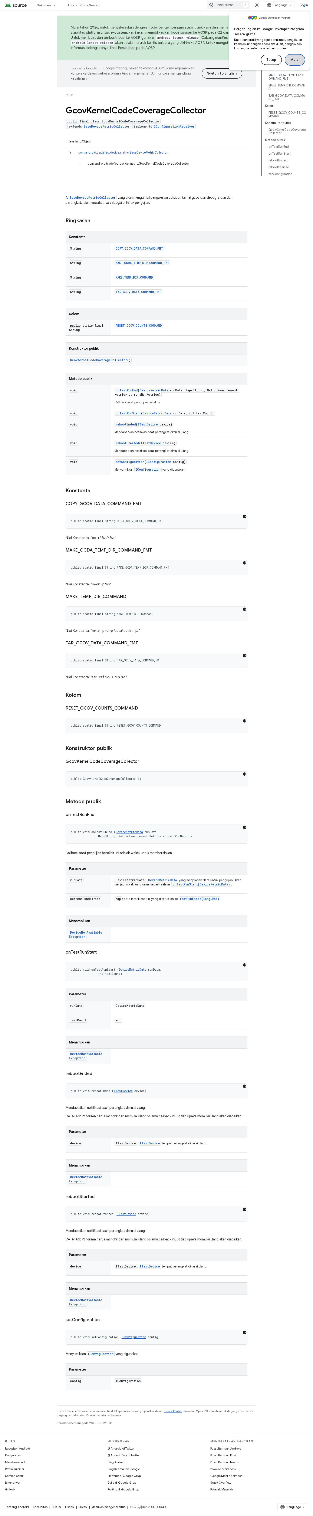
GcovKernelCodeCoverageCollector (98, 360)
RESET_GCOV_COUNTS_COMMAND (139, 325)
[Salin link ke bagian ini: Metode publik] (105, 802)
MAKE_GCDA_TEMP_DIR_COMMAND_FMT (142, 263)
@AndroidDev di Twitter (124, 1455)
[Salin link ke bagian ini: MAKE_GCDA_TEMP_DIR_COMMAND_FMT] (156, 550)
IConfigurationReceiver (174, 126)
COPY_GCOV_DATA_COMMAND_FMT (139, 248)
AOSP (69, 95)
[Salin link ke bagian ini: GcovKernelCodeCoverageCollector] (143, 761)
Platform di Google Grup (124, 1476)
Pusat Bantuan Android (225, 1448)
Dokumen (44, 5)
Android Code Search (83, 5)
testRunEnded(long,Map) (199, 899)
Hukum (56, 1507)
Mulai (295, 60)
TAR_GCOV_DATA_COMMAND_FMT (138, 292)
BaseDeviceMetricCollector (107, 126)
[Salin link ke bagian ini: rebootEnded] (96, 1073)
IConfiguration (158, 462)
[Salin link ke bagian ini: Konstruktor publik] (116, 748)
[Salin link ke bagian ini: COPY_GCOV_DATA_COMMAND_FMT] (146, 504)
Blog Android (116, 1462)
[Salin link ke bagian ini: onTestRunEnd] (98, 815)
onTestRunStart (128, 413)
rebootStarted (127, 443)
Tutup (271, 60)
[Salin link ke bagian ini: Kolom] (85, 695)
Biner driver (12, 1482)
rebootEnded (126, 424)
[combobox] (228, 5)
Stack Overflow (220, 1482)
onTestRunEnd (127, 390)
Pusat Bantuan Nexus (224, 1462)
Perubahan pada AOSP (136, 48)
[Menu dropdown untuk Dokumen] (56, 5)
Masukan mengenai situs (108, 1507)
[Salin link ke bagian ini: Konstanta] (94, 491)
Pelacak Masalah (221, 1489)
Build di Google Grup (122, 1482)
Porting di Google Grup (123, 1489)
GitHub (10, 1489)
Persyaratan (13, 1455)
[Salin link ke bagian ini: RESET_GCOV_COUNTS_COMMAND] (142, 708)
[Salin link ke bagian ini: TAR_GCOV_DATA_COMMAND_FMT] (142, 643)
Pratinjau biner (14, 1469)
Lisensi (69, 1507)
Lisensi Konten (173, 1411)
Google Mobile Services (226, 1476)
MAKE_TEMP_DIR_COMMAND (134, 277)
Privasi (83, 1507)
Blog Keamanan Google (124, 1469)
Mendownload (15, 1462)
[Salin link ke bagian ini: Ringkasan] (94, 221)
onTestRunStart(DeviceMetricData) (201, 884)
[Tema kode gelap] (244, 516)
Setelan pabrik (14, 1476)
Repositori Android (17, 1448)
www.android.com (223, 1469)
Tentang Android (17, 1507)
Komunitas (40, 1507)
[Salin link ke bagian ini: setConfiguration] (104, 1320)
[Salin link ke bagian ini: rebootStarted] (99, 1197)
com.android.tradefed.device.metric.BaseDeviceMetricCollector (123, 152)
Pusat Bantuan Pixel (223, 1455)
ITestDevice (148, 424)
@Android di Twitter (121, 1448)
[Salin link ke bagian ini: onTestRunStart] (101, 952)
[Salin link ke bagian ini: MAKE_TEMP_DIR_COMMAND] (130, 596)
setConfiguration (130, 462)
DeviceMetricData (153, 390)
